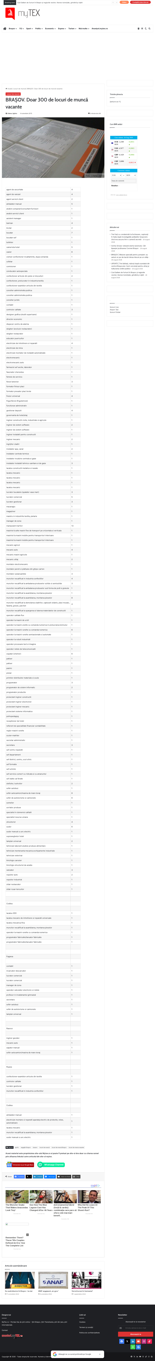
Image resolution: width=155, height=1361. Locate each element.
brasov (35, 1147)
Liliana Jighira (12, 113)
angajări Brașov (26, 1147)
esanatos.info (65, 1219)
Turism (71, 28)
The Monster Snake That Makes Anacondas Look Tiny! (17, 1207)
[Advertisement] (77, 52)
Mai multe (83, 28)
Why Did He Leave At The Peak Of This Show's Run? (87, 1207)
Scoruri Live (114, 307)
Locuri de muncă (19, 89)
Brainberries (17, 1213)
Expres (61, 28)
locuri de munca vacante (76, 1147)
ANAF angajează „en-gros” (48, 1291)
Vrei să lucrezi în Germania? (82, 1291)
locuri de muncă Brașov (59, 1147)
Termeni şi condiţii (86, 1327)
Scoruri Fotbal (115, 312)
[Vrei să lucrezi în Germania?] (86, 1280)
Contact (5, 1330)
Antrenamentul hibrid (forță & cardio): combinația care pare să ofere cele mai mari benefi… (65, 1210)
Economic (49, 28)
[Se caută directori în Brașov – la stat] (20, 1280)
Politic (38, 28)
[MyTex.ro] (25, 14)
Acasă (9, 89)
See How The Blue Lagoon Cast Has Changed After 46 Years (41, 1207)
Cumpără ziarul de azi (140, 2)
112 (20, 28)
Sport (28, 28)
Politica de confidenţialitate (89, 1333)
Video (124, 2)
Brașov (12, 28)
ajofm (17, 1147)
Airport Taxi (114, 310)
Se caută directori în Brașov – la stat (18, 1291)
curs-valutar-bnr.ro (121, 195)
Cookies (82, 1322)
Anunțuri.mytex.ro (100, 28)
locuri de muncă (45, 1147)
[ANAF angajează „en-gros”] (53, 1280)
